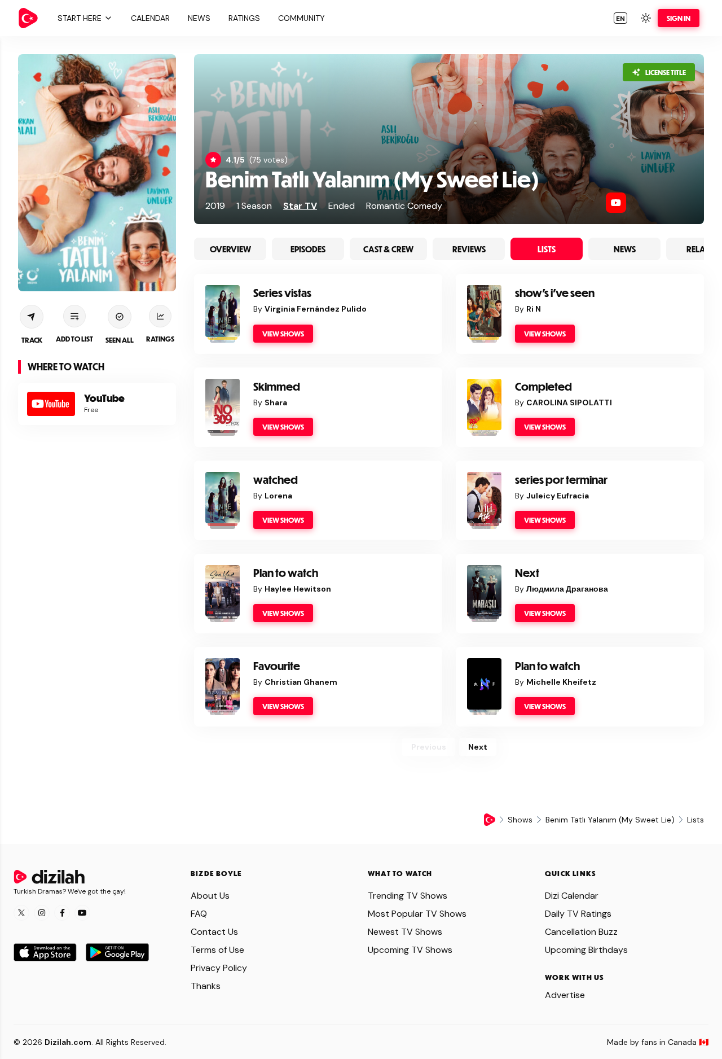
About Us (210, 896)
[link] (28, 18)
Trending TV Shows (407, 896)
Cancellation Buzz (581, 932)
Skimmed (276, 386)
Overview (230, 249)
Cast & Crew (388, 249)
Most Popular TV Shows (417, 914)
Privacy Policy (219, 968)
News (625, 249)
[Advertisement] (97, 612)
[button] (83, 18)
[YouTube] (616, 202)
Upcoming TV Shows (410, 950)
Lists (547, 249)
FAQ (199, 914)
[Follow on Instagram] (42, 913)
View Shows (283, 333)
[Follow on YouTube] (82, 913)
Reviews (469, 249)
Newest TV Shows (405, 932)
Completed (543, 386)
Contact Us (214, 932)
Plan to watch (285, 572)
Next (527, 572)
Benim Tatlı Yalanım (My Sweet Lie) (372, 178)
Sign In (678, 18)
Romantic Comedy (404, 206)
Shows (520, 820)
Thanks (206, 986)
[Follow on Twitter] (21, 913)
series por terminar (561, 479)
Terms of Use (217, 950)
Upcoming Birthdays (586, 950)
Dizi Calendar (571, 896)
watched (275, 479)
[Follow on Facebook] (62, 913)
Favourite (276, 665)
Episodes (307, 249)
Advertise (565, 995)
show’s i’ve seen (555, 292)
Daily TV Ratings (578, 914)
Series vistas (282, 292)
